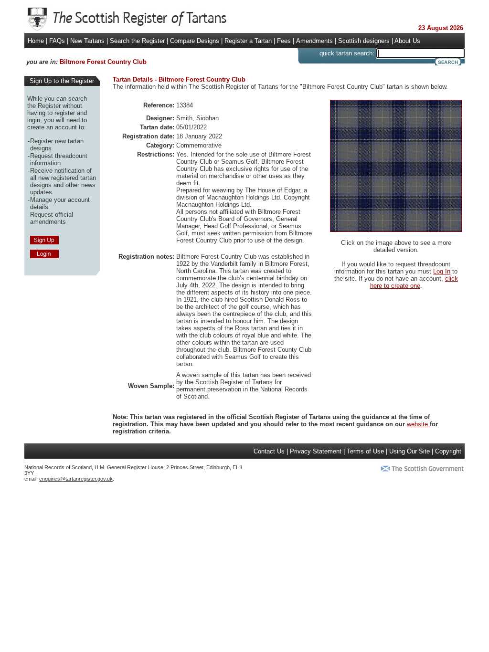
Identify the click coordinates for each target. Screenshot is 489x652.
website (418, 424)
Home (36, 40)
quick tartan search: (346, 53)
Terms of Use (365, 451)
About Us (407, 40)
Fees (284, 40)
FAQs (57, 40)
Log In (441, 271)
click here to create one (414, 282)
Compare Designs (194, 40)
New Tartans (87, 40)
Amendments (314, 40)
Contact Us (269, 451)
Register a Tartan (248, 40)
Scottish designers (364, 40)
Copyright (448, 451)
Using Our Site (409, 451)
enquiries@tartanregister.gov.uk (76, 479)
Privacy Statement (315, 451)
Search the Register (137, 40)
